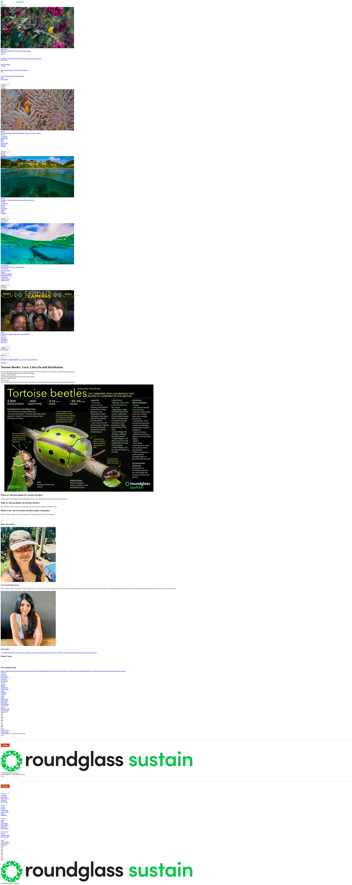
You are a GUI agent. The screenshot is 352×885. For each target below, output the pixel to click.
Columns (39, 58)
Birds (2, 140)
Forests (3, 207)
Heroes (3, 272)
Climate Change (5, 278)
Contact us (4, 679)
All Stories (4, 58)
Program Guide (5, 709)
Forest (65, 671)
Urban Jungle (15, 58)
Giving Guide (5, 710)
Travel (9, 58)
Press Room (4, 341)
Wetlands (3, 213)
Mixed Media (20, 76)
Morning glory (105, 671)
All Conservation (6, 270)
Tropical (76, 671)
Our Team (4, 342)
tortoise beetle (96, 671)
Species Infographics (7, 70)
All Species (4, 136)
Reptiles (3, 146)
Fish (2, 141)
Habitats (8, 64)
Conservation (4, 687)
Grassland (70, 671)
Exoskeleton (113, 671)
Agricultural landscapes (44, 671)
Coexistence (4, 277)
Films (2, 78)
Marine (3, 210)
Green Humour (5, 76)
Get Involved (4, 349)
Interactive (13, 76)
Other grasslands (32, 671)
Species (3, 64)
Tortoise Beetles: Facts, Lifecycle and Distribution (22, 359)
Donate (3, 85)
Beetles (61, 671)
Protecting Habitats (6, 275)
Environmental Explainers (20, 70)
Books (34, 58)
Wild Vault (22, 58)
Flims (2, 697)
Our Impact (4, 339)
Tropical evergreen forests (12, 671)
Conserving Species (6, 274)
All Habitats (4, 203)
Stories (3, 696)
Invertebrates (4, 143)
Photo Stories (4, 79)
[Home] (13, 3)
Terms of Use (5, 732)
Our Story (4, 674)
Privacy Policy (5, 730)
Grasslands (4, 208)
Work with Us (5, 677)
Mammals (3, 145)
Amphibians (4, 138)
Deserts (3, 205)
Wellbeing (29, 58)
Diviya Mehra (5, 649)
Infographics (4, 359)
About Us (3, 337)
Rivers (2, 211)
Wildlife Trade (5, 280)
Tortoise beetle (121, 671)
